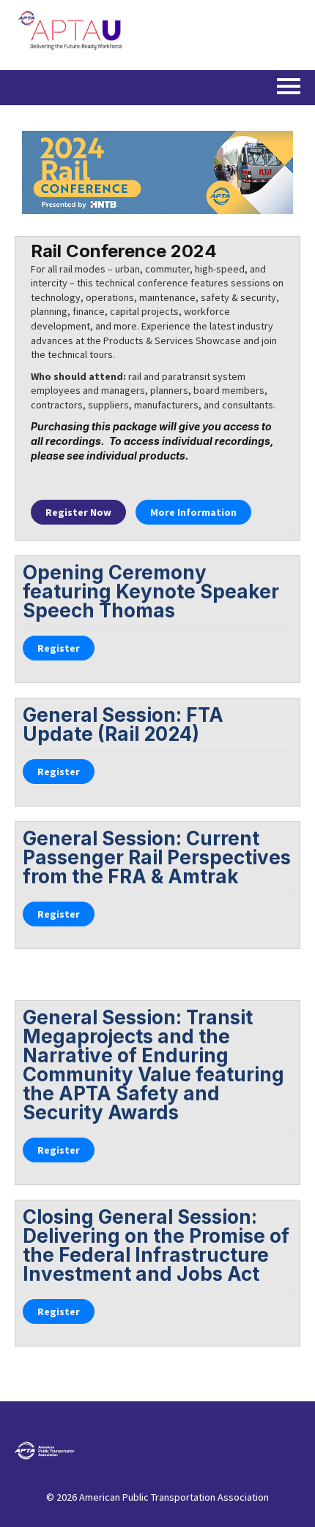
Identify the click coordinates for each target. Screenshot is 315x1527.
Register (78, 512)
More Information (193, 512)
